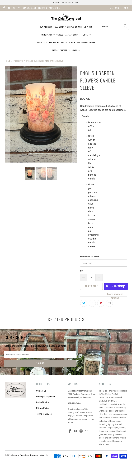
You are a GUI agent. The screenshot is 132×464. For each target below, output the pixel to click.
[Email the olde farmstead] (19, 8)
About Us (42, 8)
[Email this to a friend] (109, 303)
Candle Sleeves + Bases (68, 34)
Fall (56, 26)
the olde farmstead (20, 455)
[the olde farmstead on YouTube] (8, 8)
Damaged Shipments (45, 396)
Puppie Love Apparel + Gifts (82, 42)
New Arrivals (46, 26)
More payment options (115, 296)
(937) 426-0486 (29, 8)
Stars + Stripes (66, 26)
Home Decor (47, 34)
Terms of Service (44, 414)
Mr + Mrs (88, 26)
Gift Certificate (59, 50)
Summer (79, 26)
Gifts (86, 34)
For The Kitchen (57, 42)
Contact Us (54, 8)
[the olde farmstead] (66, 18)
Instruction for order (89, 256)
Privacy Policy (42, 408)
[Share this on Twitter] (83, 303)
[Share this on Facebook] (92, 303)
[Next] (74, 114)
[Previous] (7, 114)
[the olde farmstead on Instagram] (14, 8)
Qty (81, 271)
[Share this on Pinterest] (100, 303)
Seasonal (73, 50)
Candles (41, 42)
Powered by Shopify (39, 455)
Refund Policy (42, 402)
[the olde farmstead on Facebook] (3, 8)
